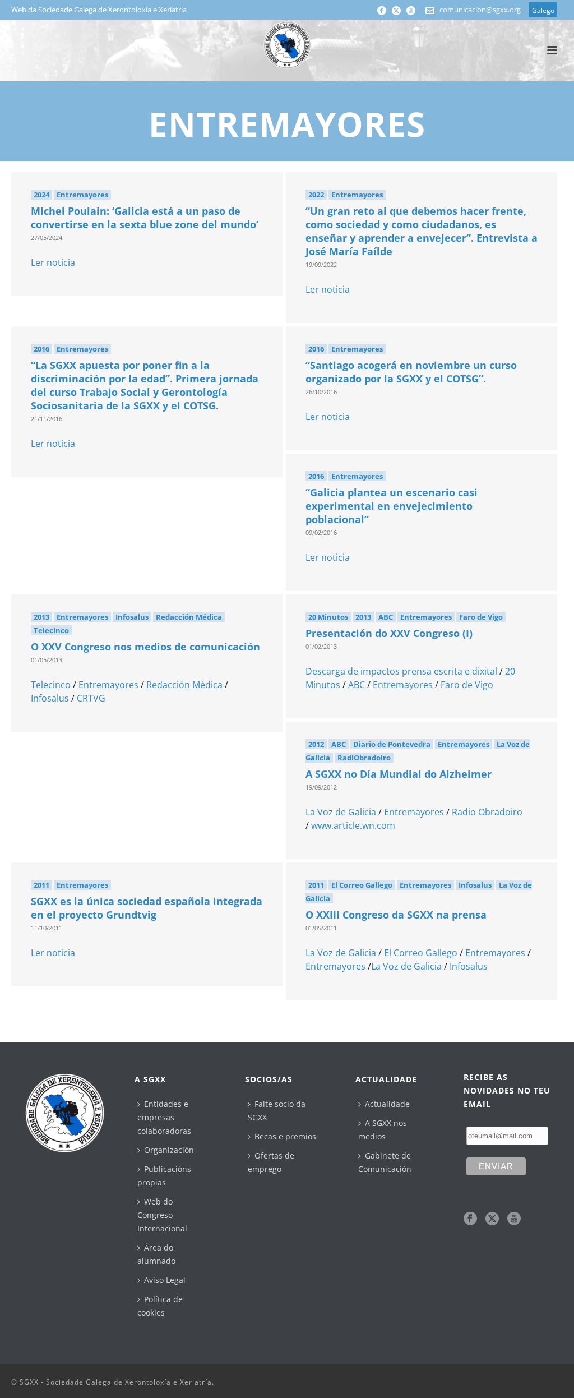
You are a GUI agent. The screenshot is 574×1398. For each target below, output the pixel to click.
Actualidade (387, 1104)
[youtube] (514, 1219)
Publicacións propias (164, 1176)
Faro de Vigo (481, 617)
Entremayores (82, 195)
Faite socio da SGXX (276, 1111)
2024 (41, 195)
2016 (41, 349)
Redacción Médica (189, 617)
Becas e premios (285, 1136)
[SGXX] (287, 45)
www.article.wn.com (353, 825)
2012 (316, 744)
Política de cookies (160, 1306)
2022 (316, 195)
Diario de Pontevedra (391, 744)
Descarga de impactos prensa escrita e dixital (401, 671)
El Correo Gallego (361, 885)
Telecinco (51, 630)
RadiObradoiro (364, 758)
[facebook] (470, 1219)
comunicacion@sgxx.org (480, 9)
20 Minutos (328, 617)
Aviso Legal (165, 1280)
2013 (41, 617)
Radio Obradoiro (487, 812)
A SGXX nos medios (382, 1130)
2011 (41, 885)
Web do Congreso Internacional (162, 1215)
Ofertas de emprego (271, 1162)
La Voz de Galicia (340, 812)
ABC (385, 617)
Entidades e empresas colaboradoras (164, 1117)
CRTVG (91, 698)
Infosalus (132, 617)
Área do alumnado (156, 1254)
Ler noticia (53, 262)
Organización (169, 1150)
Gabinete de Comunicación (384, 1162)
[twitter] (492, 1219)
